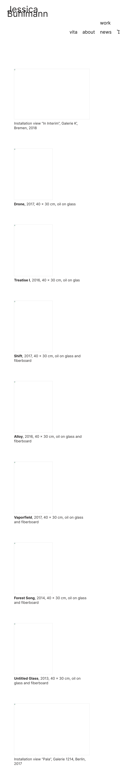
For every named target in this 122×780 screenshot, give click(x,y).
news (106, 32)
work (105, 23)
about (88, 32)
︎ (118, 32)
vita (74, 32)
